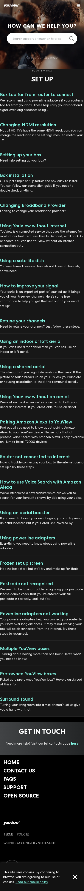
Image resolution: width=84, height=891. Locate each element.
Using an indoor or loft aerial (31, 341)
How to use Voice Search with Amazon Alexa (40, 484)
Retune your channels (22, 321)
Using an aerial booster (25, 512)
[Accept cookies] (75, 876)
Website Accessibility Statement (29, 843)
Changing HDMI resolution (28, 125)
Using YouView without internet (33, 226)
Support (15, 787)
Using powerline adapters (27, 538)
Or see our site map (42, 57)
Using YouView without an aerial (34, 397)
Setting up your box (20, 155)
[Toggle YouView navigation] (78, 5)
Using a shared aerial (22, 366)
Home (11, 762)
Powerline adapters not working (34, 614)
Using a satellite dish (22, 260)
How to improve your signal (29, 286)
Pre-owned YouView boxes (28, 674)
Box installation (16, 175)
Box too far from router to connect (36, 94)
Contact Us (19, 770)
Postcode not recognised (26, 584)
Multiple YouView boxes (25, 648)
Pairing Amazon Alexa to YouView (36, 422)
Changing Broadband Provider (33, 205)
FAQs (9, 778)
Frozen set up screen (21, 563)
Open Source (21, 795)
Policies (23, 834)
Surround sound (16, 699)
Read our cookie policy (32, 882)
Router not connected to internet (35, 457)
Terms (8, 834)
